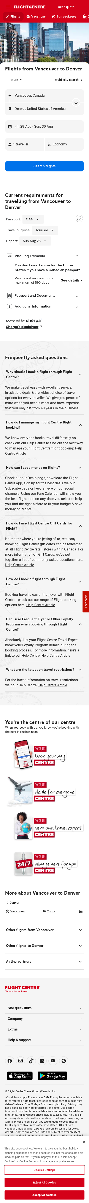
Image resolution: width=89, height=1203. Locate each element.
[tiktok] (31, 1060)
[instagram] (20, 1060)
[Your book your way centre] (44, 755)
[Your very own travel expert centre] (44, 827)
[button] (24, 144)
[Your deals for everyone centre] (44, 791)
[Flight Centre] (29, 7)
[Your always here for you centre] (44, 863)
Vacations (38, 16)
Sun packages (66, 16)
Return (13, 79)
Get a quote (66, 7)
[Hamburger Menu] (8, 7)
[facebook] (9, 1060)
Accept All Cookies (44, 1194)
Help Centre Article (19, 565)
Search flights (44, 166)
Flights (15, 16)
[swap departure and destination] (76, 102)
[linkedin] (42, 1060)
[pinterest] (63, 1060)
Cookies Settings (44, 1170)
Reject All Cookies (44, 1182)
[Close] (84, 1142)
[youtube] (52, 1060)
